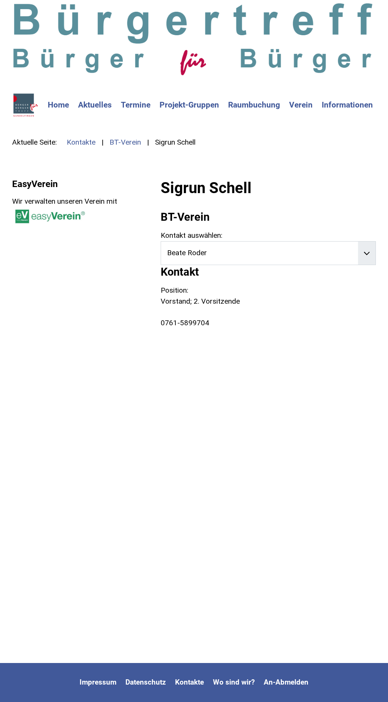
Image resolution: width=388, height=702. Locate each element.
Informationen (347, 104)
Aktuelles (95, 104)
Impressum (98, 682)
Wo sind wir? (234, 682)
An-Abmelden (286, 682)
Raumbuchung (254, 104)
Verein (301, 104)
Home (58, 104)
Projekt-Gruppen (189, 104)
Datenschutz (145, 682)
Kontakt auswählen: (191, 235)
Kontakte (189, 682)
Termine (135, 104)
